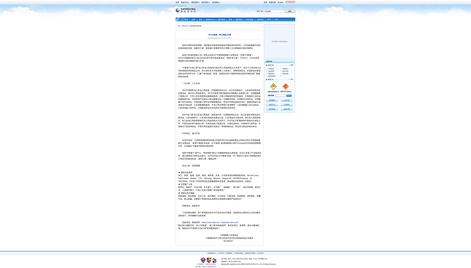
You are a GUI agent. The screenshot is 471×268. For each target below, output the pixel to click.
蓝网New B (210, 19)
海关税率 (271, 71)
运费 (193, 19)
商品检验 (285, 74)
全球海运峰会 (238, 253)
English (280, 2)
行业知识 (287, 104)
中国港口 (271, 69)
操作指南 (272, 109)
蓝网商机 (229, 253)
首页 (177, 2)
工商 (203, 260)
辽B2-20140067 (210, 264)
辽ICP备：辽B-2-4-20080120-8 (205, 267)
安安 (214, 260)
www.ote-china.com (229, 222)
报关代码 (285, 71)
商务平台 (184, 2)
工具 (276, 19)
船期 (186, 19)
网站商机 (194, 2)
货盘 (230, 19)
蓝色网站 (215, 2)
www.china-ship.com (211, 222)
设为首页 (261, 253)
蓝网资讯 (260, 19)
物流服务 (239, 19)
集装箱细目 (272, 76)
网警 (209, 260)
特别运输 (249, 19)
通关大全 (272, 104)
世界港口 (285, 69)
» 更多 (291, 65)
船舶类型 (271, 74)
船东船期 (221, 19)
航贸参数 (272, 100)
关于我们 (221, 253)
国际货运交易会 (250, 253)
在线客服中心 (212, 253)
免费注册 (272, 2)
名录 (200, 19)
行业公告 (287, 100)
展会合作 (185, 26)
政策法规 (287, 109)
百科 (269, 19)
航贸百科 (205, 2)
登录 (265, 2)
